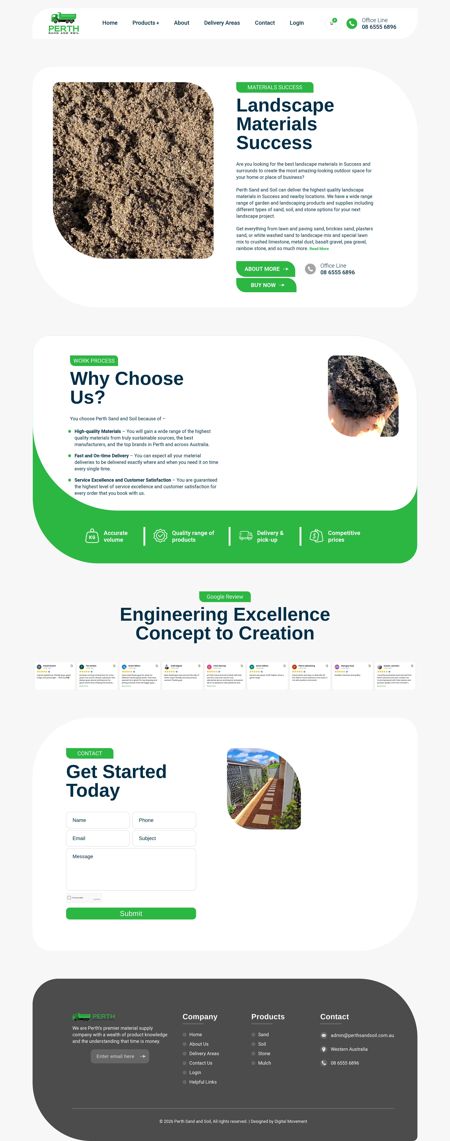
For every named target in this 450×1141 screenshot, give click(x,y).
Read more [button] (83, 686)
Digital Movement (291, 1121)
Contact (265, 22)
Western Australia (349, 1049)
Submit (131, 913)
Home (110, 22)
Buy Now (263, 285)
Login (297, 22)
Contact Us (200, 1063)
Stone (264, 1053)
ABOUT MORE (262, 269)
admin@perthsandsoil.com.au (362, 1035)
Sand (263, 1034)
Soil (262, 1044)
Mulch (264, 1063)
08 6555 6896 (379, 23)
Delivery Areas (222, 22)
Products (144, 22)
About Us (199, 1044)
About (181, 22)
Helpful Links (203, 1082)
